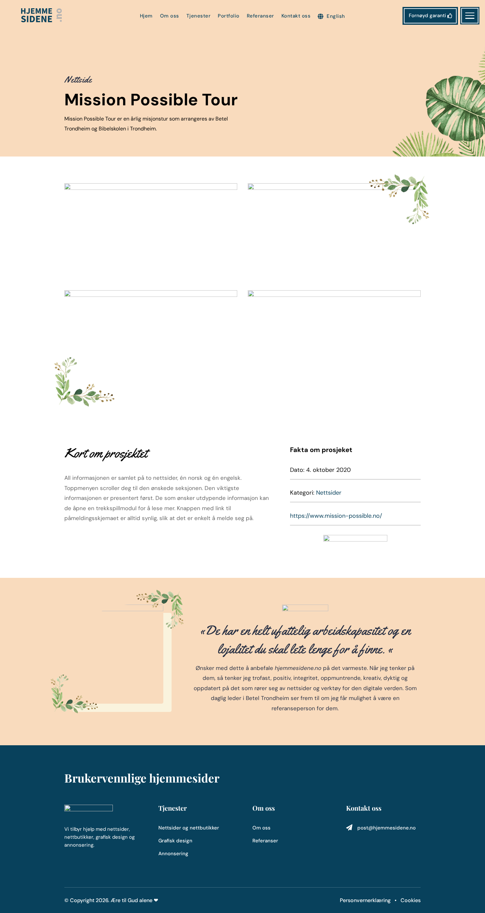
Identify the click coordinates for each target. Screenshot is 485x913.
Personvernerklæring (366, 900)
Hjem (146, 16)
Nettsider (328, 493)
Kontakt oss (296, 16)
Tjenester (198, 16)
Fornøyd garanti (427, 15)
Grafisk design (175, 840)
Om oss (169, 16)
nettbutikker (204, 828)
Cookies (411, 900)
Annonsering (173, 853)
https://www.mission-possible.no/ (336, 516)
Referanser (260, 16)
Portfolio (229, 16)
